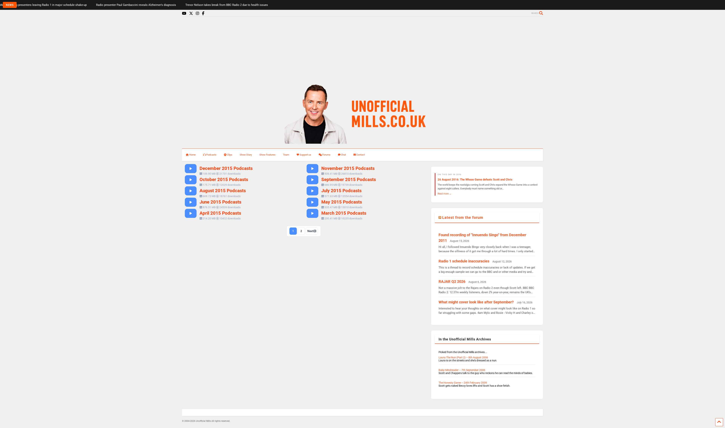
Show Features (267, 154)
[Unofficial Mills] (362, 142)
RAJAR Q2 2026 (452, 281)
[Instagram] (197, 13)
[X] (191, 13)
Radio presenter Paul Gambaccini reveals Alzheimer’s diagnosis (111, 5)
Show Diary (246, 154)
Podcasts (211, 154)
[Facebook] (203, 13)
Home (192, 154)
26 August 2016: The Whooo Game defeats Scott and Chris (475, 179)
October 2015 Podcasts (224, 179)
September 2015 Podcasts (348, 179)
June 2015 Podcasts (220, 202)
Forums (326, 154)
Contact (360, 154)
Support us (305, 154)
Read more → (444, 193)
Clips (229, 154)
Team (286, 154)
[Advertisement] (362, 48)
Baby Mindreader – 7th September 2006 (462, 370)
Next (310, 231)
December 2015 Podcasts (226, 168)
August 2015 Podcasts (223, 190)
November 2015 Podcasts (348, 168)
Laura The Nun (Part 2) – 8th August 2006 (463, 357)
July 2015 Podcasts (341, 190)
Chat (343, 154)
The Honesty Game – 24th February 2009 (463, 382)
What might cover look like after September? (476, 302)
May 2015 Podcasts (341, 202)
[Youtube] (184, 13)
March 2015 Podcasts (343, 213)
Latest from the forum (462, 217)
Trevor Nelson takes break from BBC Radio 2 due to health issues (202, 5)
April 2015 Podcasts (220, 213)
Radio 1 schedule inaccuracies (464, 261)
